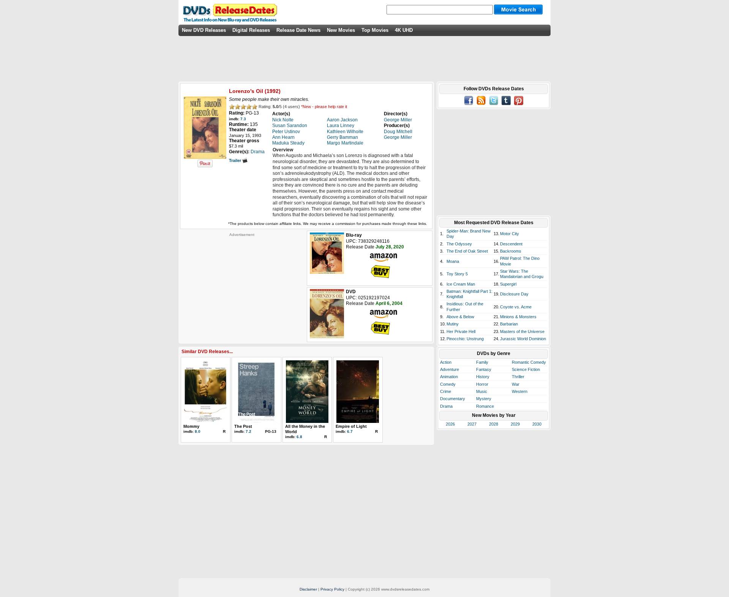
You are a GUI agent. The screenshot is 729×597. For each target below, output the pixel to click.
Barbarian (509, 324)
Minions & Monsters (518, 316)
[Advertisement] (242, 284)
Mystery (483, 398)
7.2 (248, 431)
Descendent (511, 244)
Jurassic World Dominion (523, 338)
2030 (536, 424)
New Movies (341, 30)
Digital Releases (251, 30)
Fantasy (483, 369)
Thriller (518, 376)
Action (445, 362)
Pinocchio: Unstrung (465, 338)
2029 (515, 424)
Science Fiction (526, 369)
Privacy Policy (332, 589)
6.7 (350, 431)
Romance (485, 406)
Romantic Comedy (529, 362)
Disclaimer (308, 589)
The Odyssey (459, 244)
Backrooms (510, 251)
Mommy (191, 426)
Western (519, 391)
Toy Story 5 (457, 274)
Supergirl (508, 284)
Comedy (448, 384)
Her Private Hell (461, 331)
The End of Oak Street (467, 251)
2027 (472, 424)
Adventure (449, 369)
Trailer (235, 160)
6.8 (299, 437)
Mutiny (453, 324)
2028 (493, 424)
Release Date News (298, 30)
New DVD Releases (204, 30)
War (515, 384)
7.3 (243, 119)
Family (482, 362)
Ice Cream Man (461, 284)
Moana (453, 261)
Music (481, 391)
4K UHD (404, 30)
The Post (243, 426)
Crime (445, 391)
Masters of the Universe (522, 331)
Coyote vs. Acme (516, 307)
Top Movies (374, 30)
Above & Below (460, 316)
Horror (482, 384)
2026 (450, 424)
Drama (446, 406)
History (482, 376)
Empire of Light (351, 426)
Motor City (509, 233)
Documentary (452, 398)
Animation (449, 376)
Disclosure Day (514, 294)
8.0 (197, 431)
